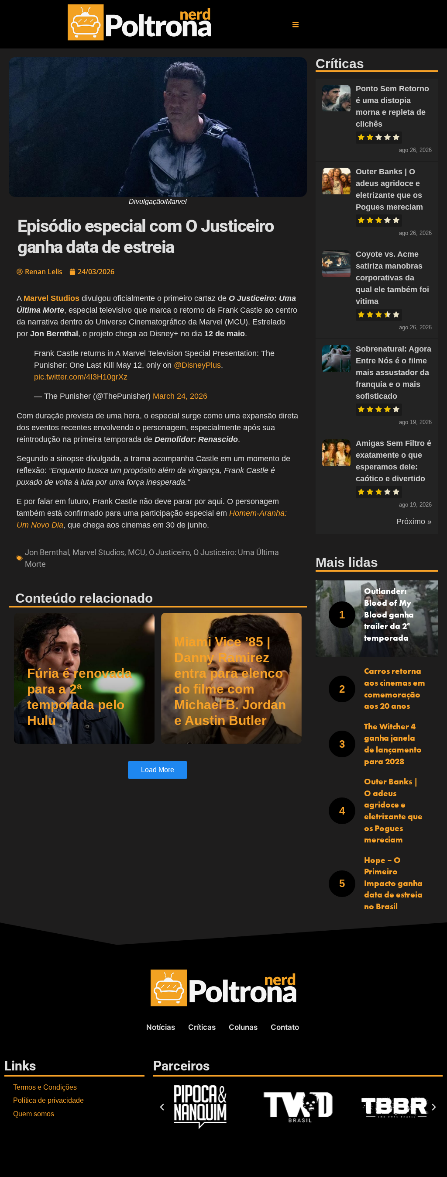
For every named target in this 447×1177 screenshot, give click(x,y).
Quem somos (33, 1114)
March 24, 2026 (180, 396)
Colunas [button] (243, 1027)
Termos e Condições (45, 1087)
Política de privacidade (48, 1100)
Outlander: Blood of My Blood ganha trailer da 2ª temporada (389, 614)
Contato (285, 1027)
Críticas (202, 1027)
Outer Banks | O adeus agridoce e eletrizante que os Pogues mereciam (393, 810)
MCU (136, 552)
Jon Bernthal (47, 552)
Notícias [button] (160, 1027)
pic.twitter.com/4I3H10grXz (80, 377)
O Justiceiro (169, 552)
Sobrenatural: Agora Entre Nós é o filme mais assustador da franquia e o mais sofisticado (393, 372)
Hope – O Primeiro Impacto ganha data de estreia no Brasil (393, 883)
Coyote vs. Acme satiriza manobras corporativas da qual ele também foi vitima (392, 278)
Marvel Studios (98, 552)
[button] (295, 24)
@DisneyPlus (197, 365)
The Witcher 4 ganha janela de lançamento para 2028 (393, 744)
